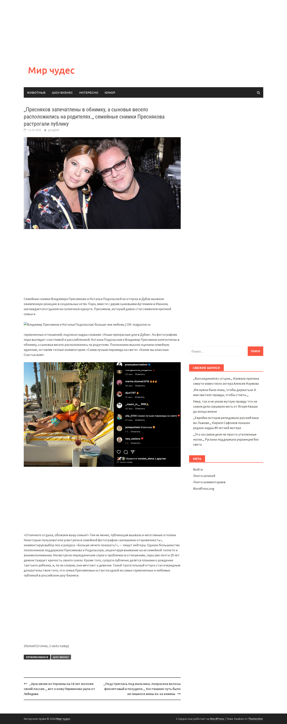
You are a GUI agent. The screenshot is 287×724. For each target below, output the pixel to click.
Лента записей (204, 476)
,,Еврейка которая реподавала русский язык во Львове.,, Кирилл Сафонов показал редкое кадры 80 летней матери (226, 423)
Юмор (110, 92)
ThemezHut (255, 719)
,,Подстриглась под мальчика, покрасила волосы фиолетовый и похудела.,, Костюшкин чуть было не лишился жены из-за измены (142, 689)
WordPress (217, 719)
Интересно (88, 92)
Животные (36, 92)
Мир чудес (51, 70)
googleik (53, 130)
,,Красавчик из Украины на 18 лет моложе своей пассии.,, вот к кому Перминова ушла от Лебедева (59, 689)
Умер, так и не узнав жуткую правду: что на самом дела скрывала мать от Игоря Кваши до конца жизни (225, 406)
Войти (198, 469)
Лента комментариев (209, 482)
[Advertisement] (126, 29)
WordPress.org (203, 488)
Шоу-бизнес (62, 92)
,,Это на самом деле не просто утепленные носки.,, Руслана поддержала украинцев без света (226, 439)
